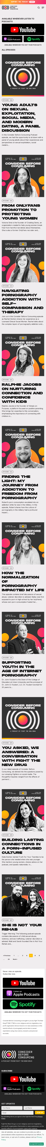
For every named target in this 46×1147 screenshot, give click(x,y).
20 (9, 959)
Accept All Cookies (36, 1144)
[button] (43, 8)
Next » (15, 959)
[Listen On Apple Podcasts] (12, 39)
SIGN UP (40, 1113)
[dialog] (23, 1138)
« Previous (6, 955)
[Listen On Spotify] (34, 39)
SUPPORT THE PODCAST (19, 2)
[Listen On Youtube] (23, 29)
